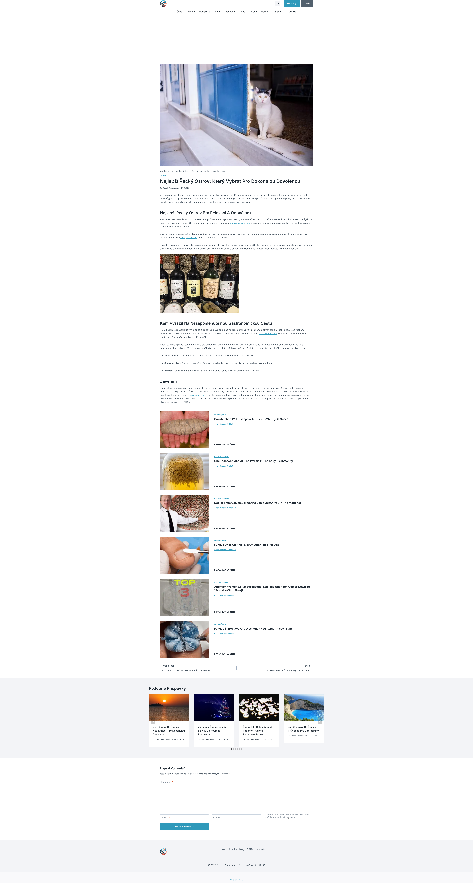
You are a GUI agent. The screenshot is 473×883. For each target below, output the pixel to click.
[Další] (320, 720)
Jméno (165, 817)
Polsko (253, 11)
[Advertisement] (236, 35)
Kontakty (291, 3)
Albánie (191, 11)
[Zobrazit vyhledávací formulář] (277, 3)
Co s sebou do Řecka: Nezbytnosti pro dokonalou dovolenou (169, 731)
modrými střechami (239, 223)
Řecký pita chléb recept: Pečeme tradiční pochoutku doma (258, 731)
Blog (241, 849)
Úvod (179, 11)
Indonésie (230, 11)
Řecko (264, 11)
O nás (307, 3)
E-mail (217, 817)
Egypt (217, 11)
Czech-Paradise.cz (171, 188)
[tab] (231, 749)
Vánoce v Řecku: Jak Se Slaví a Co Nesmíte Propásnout (212, 731)
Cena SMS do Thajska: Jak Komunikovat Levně (185, 668)
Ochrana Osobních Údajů (252, 865)
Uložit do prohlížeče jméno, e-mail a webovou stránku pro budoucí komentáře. (287, 815)
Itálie (242, 11)
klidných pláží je (188, 237)
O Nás (250, 849)
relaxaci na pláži (197, 395)
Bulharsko (204, 11)
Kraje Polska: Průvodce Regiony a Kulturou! (290, 668)
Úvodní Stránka (228, 849)
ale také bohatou (268, 333)
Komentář (167, 782)
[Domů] (161, 171)
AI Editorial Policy (236, 880)
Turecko (291, 11)
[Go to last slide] (153, 720)
